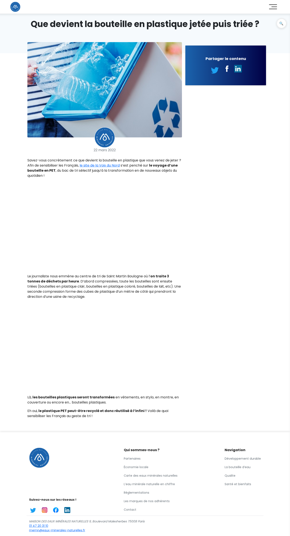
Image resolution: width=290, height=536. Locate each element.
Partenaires (132, 458)
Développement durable (243, 458)
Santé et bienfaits (238, 484)
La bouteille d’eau (238, 467)
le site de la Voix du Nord (100, 165)
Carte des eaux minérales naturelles (150, 475)
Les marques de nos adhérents (147, 501)
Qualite (230, 475)
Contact (130, 509)
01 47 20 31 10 (38, 526)
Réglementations (136, 492)
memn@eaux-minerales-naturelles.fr (57, 530)
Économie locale (136, 467)
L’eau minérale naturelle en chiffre (149, 484)
